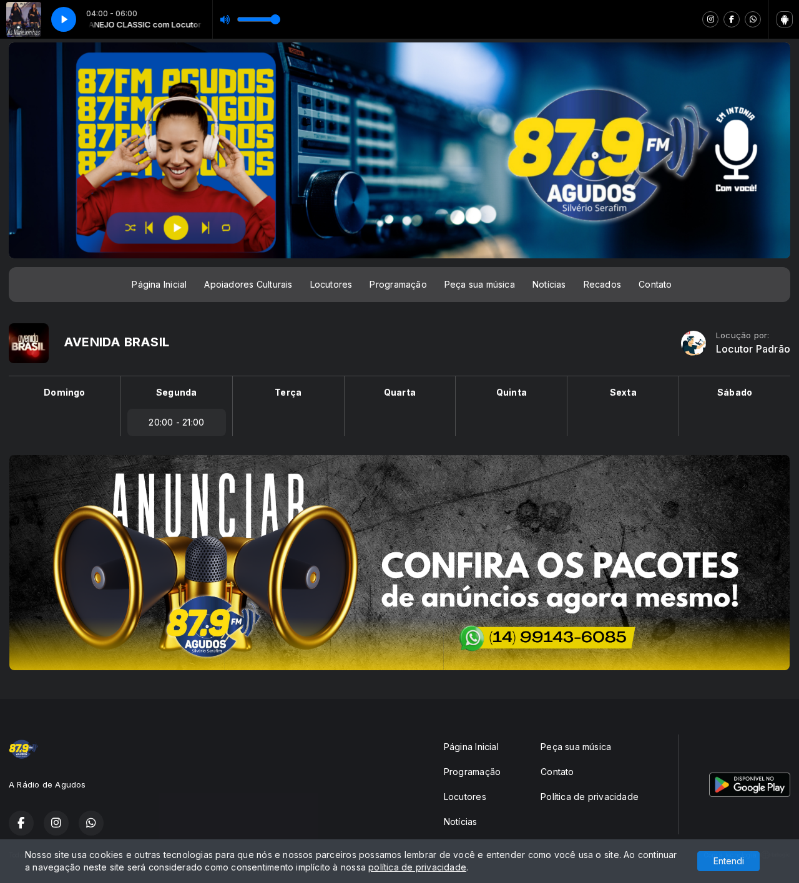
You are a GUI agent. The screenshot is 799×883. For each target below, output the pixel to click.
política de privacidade (417, 867)
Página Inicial (159, 284)
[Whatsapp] (753, 19)
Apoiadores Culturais (248, 284)
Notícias (549, 284)
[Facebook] (731, 19)
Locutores (331, 284)
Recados (602, 284)
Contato (655, 284)
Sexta (623, 392)
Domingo (64, 392)
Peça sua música (479, 284)
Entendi (728, 861)
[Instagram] (710, 19)
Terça (288, 392)
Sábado (734, 392)
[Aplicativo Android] (785, 19)
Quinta (511, 392)
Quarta (400, 392)
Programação (398, 284)
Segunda (176, 392)
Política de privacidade (590, 796)
